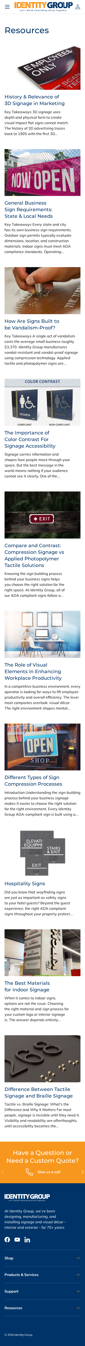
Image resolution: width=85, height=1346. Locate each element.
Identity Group (23, 1334)
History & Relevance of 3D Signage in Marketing (35, 100)
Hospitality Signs (25, 883)
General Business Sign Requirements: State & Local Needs (29, 209)
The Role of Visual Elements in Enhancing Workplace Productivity (33, 671)
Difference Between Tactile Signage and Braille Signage (39, 1092)
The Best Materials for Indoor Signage (27, 986)
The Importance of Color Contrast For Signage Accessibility (30, 439)
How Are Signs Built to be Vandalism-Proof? (32, 324)
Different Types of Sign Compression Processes (33, 781)
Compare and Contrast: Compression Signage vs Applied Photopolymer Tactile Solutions (34, 555)
